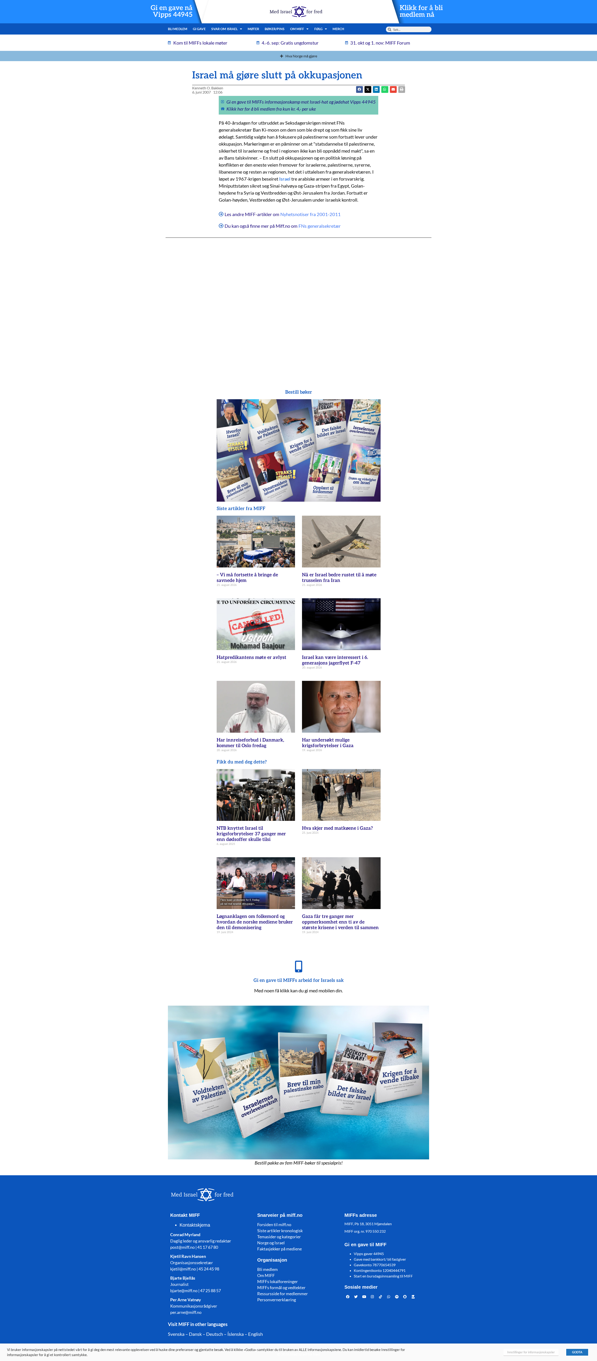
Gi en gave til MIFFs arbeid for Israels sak (298, 980)
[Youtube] (364, 1296)
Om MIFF (266, 1275)
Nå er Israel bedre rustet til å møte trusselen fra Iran (339, 577)
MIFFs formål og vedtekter (281, 1287)
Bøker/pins (275, 29)
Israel (284, 179)
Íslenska (235, 1334)
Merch (338, 29)
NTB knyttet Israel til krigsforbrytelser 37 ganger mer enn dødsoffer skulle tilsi (251, 834)
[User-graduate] (413, 1296)
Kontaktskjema (195, 1225)
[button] (367, 89)
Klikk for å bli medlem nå (421, 11)
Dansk (195, 1334)
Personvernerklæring (276, 1299)
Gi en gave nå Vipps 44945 (172, 11)
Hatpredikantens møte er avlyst (251, 657)
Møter (253, 29)
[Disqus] (298, 304)
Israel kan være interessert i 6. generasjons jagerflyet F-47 (335, 660)
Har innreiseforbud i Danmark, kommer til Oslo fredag (250, 743)
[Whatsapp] (388, 1296)
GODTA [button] (577, 1352)
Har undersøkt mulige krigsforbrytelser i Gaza (328, 743)
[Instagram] (372, 1296)
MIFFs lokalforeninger (277, 1281)
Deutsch (214, 1334)
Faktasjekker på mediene (279, 1248)
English (255, 1334)
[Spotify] (396, 1296)
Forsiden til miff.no (274, 1224)
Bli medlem (177, 29)
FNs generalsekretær (319, 226)
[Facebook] (347, 1296)
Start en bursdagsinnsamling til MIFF (383, 1276)
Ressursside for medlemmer (282, 1293)
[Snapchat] (405, 1296)
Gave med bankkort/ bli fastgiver (380, 1259)
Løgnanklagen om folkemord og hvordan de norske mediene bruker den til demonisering (255, 922)
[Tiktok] (380, 1296)
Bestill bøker (298, 392)
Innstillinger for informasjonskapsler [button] (531, 1352)
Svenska (176, 1334)
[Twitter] (356, 1296)
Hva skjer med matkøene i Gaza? (337, 828)
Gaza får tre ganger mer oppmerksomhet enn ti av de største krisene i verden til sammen (340, 922)
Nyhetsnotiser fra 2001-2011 (310, 214)
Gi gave (199, 29)
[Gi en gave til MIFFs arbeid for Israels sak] (298, 966)
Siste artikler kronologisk (280, 1230)
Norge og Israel (271, 1242)
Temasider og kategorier (279, 1236)
